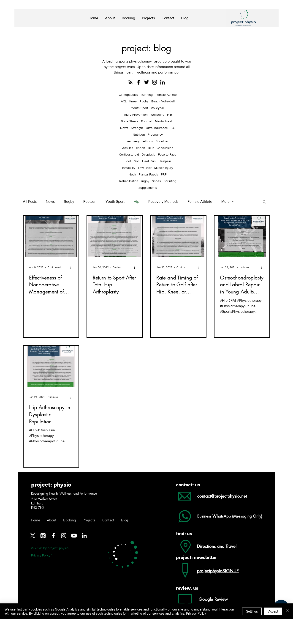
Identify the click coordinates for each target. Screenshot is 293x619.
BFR (151, 148)
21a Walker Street (44, 499)
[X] (32, 535)
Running (147, 94)
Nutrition (139, 134)
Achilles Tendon (133, 148)
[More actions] (72, 267)
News (124, 128)
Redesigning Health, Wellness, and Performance (64, 493)
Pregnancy (155, 134)
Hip (169, 114)
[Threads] (43, 535)
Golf (136, 161)
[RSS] (130, 82)
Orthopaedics (128, 94)
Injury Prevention (136, 114)
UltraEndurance (157, 128)
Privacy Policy (196, 613)
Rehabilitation (128, 181)
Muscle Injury (163, 168)
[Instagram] (154, 82)
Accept (273, 611)
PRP (164, 174)
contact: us (188, 485)
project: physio (51, 485)
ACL (124, 101)
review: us (187, 588)
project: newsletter (196, 557)
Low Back (145, 168)
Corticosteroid (129, 154)
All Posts (30, 201)
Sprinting (170, 181)
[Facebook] (138, 82)
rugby (145, 181)
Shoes (156, 181)
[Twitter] (146, 82)
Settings (252, 611)
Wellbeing (157, 114)
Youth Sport (139, 108)
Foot (128, 161)
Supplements (147, 187)
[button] (264, 202)
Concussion (165, 148)
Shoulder (162, 141)
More (225, 201)
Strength (137, 128)
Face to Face (167, 154)
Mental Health (164, 121)
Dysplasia (148, 154)
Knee (133, 101)
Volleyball (157, 108)
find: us (184, 533)
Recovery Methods (163, 201)
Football (146, 121)
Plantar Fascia (148, 174)
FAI (173, 128)
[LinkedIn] (162, 82)
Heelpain (164, 161)
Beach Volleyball (163, 101)
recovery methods (140, 141)
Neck (132, 174)
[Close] (287, 611)
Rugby (144, 101)
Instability (128, 168)
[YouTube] (74, 535)
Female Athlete (166, 94)
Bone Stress (129, 121)
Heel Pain (149, 161)
